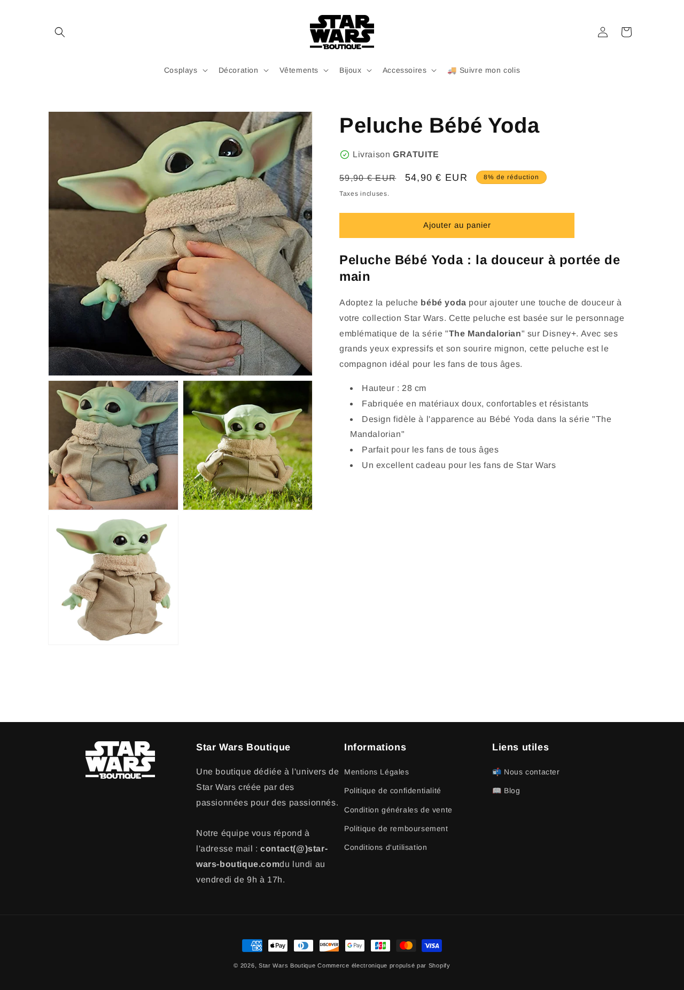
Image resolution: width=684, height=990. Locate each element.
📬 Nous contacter (526, 772)
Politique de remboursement (396, 828)
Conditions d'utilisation (385, 847)
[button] (60, 32)
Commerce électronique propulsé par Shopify (383, 965)
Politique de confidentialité (392, 790)
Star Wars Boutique (287, 965)
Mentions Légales (376, 772)
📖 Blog (506, 790)
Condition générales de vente (398, 809)
